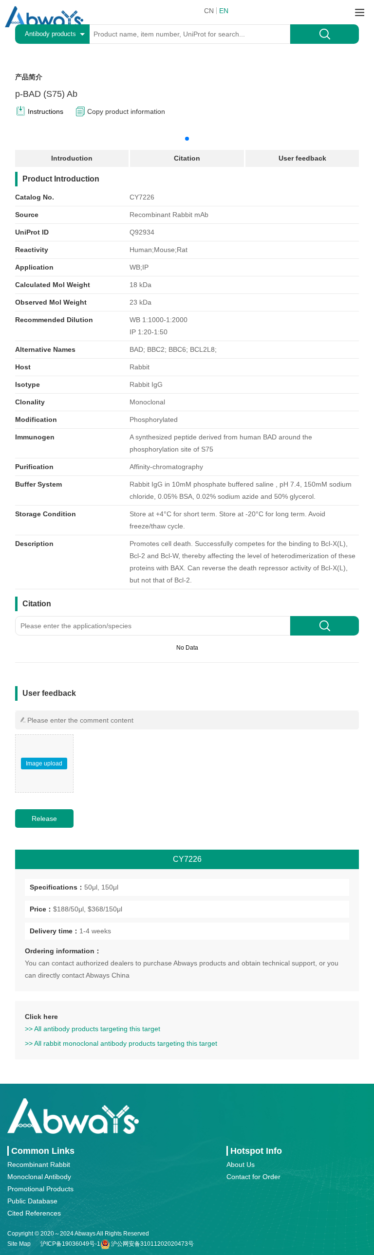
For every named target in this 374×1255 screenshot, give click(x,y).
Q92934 (142, 232)
